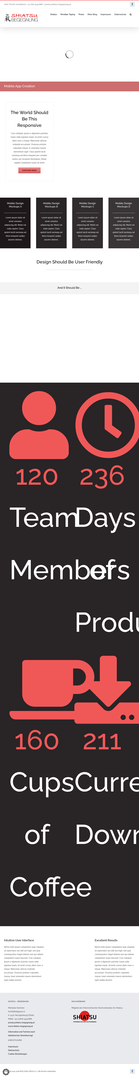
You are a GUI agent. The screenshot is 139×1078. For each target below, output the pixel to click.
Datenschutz (13, 1050)
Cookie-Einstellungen (17, 1054)
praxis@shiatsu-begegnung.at (58, 4)
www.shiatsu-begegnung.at (20, 1026)
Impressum (13, 1047)
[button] (131, 14)
